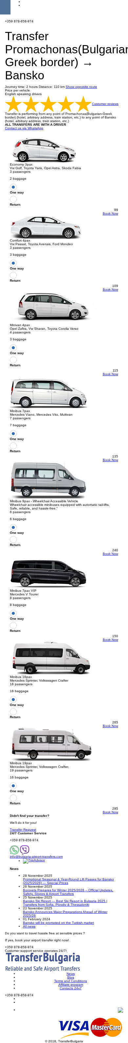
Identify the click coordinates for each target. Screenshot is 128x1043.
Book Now (110, 213)
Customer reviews (105, 104)
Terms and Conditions (70, 981)
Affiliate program (70, 984)
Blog (70, 977)
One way (17, 192)
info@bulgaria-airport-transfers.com (36, 856)
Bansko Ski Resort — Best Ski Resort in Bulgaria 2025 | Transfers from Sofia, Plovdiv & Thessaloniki (65, 902)
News (71, 974)
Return (15, 204)
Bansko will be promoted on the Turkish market (58, 923)
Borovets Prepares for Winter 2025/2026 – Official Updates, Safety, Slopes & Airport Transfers (68, 892)
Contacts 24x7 (71, 988)
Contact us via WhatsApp (24, 128)
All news (29, 926)
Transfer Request (23, 829)
